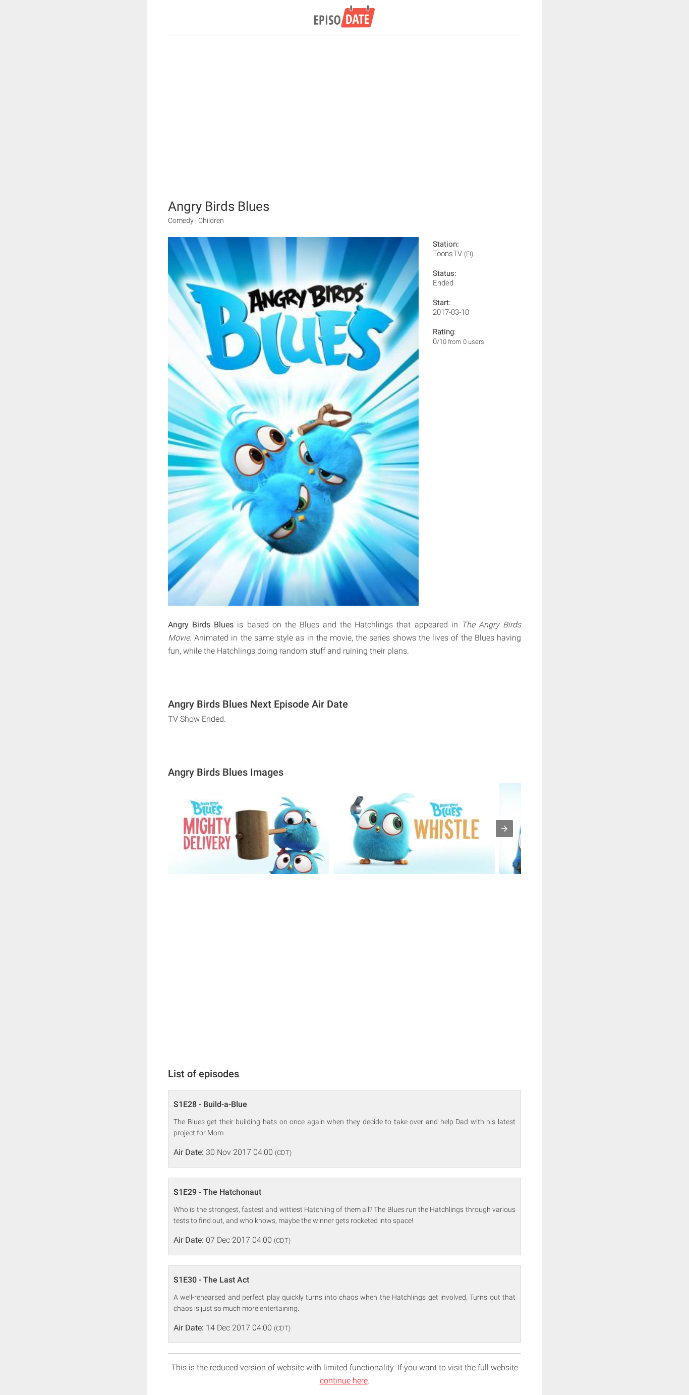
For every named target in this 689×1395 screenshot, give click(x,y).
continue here (344, 1380)
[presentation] (504, 828)
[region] (344, 116)
